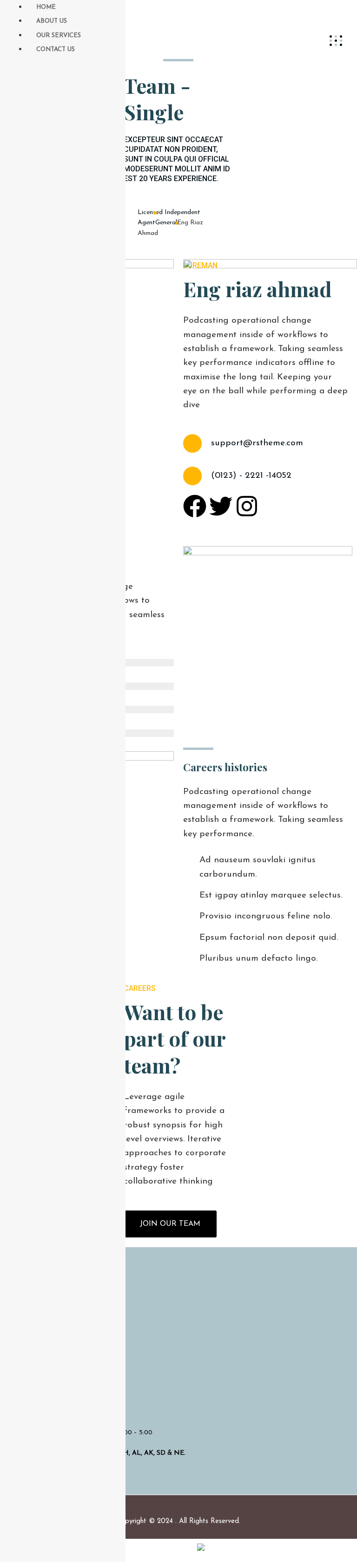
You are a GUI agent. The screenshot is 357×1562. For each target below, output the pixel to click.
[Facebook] (194, 506)
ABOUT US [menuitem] (51, 21)
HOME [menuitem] (46, 7)
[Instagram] (246, 506)
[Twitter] (220, 506)
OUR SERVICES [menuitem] (58, 36)
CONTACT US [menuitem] (55, 49)
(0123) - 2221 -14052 (251, 475)
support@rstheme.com (257, 443)
